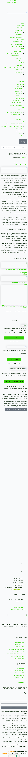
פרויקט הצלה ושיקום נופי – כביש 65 (14, 306)
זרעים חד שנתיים (18, 30)
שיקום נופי (21, 48)
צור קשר (22, 76)
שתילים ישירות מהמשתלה (16, 37)
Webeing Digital (6, 753)
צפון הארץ (18, 57)
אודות (22, 23)
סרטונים (20, 74)
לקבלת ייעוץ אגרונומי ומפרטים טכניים (16, 409)
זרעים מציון (11, 751)
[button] (14, 79)
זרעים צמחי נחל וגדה (17, 36)
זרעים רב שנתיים (18, 32)
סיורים (22, 62)
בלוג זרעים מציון (18, 72)
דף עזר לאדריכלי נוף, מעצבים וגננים (14, 53)
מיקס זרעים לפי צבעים (17, 43)
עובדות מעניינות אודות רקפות (16, 269)
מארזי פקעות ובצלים (17, 41)
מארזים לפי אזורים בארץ (16, 44)
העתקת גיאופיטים (18, 51)
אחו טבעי (20, 50)
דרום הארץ (18, 60)
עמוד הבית (21, 22)
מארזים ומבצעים (20, 39)
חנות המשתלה (20, 25)
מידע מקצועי (21, 70)
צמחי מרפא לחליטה (17, 29)
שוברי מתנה (19, 27)
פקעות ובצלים (19, 34)
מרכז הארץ (18, 58)
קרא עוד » (25, 271)
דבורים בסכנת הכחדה (19, 282)
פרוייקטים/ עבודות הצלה (16, 55)
